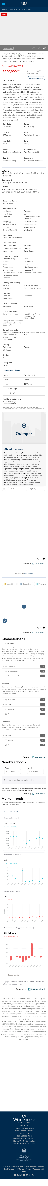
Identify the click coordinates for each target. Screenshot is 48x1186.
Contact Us (24, 1133)
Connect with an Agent (24, 1128)
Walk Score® (28, 573)
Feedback (37, 1169)
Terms (21, 1169)
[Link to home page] (24, 3)
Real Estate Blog (24, 1136)
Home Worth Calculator (24, 1141)
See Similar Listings (36, 78)
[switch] (33, 48)
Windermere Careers (24, 1131)
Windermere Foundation (24, 1138)
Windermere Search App (24, 1144)
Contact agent (8, 48)
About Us (24, 1126)
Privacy (28, 1169)
